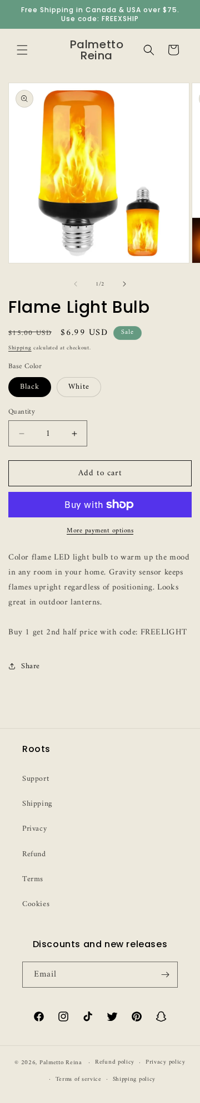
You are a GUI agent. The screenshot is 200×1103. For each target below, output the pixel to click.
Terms (32, 879)
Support (35, 779)
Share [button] (30, 666)
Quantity (21, 412)
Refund (34, 854)
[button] (22, 50)
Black (29, 387)
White (78, 387)
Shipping (20, 348)
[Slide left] (75, 284)
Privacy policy (166, 1062)
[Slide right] (124, 284)
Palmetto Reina (60, 1063)
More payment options (100, 531)
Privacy (34, 829)
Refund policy (114, 1062)
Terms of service (79, 1079)
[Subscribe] (165, 975)
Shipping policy (134, 1079)
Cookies (35, 904)
